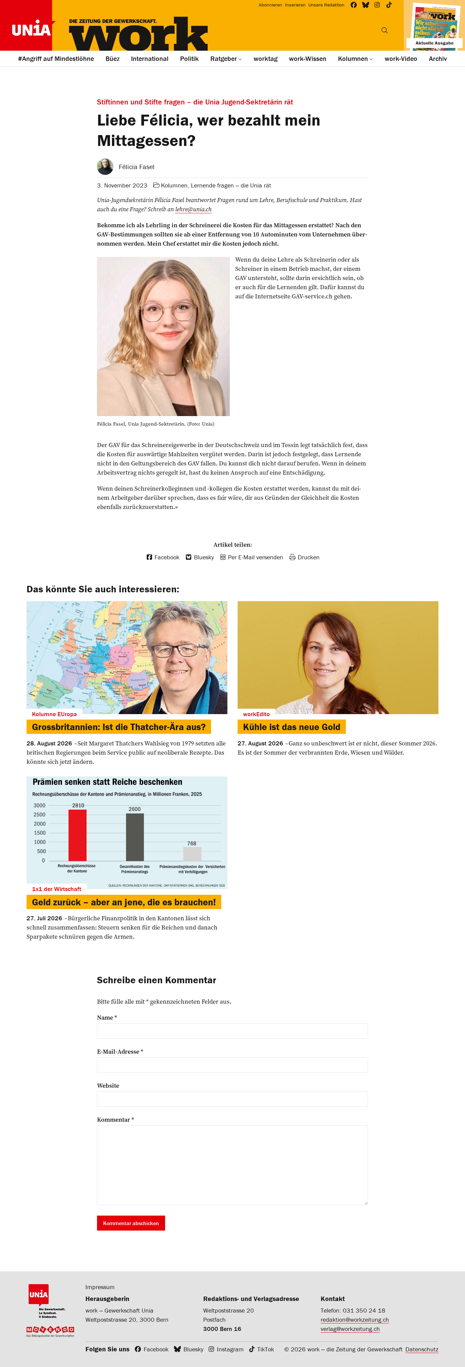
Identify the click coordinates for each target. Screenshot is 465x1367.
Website (108, 1086)
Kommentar (115, 1120)
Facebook (156, 1349)
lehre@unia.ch (193, 209)
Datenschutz (421, 1349)
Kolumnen (174, 185)
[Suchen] (384, 30)
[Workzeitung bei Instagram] (377, 5)
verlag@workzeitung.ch (350, 1329)
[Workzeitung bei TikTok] (389, 5)
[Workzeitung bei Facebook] (354, 5)
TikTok (265, 1349)
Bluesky (193, 1349)
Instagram (230, 1349)
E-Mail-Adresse (120, 1052)
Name (107, 1018)
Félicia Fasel (137, 166)
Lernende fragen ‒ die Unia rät (231, 185)
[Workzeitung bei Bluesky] (366, 5)
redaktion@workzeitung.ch (355, 1319)
